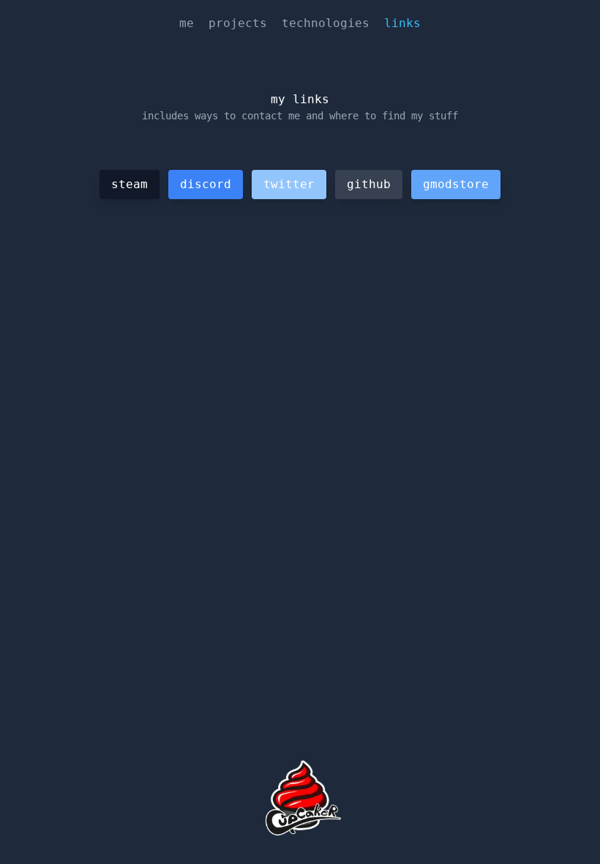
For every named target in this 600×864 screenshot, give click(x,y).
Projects (238, 23)
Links (402, 23)
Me (186, 23)
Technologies (326, 23)
